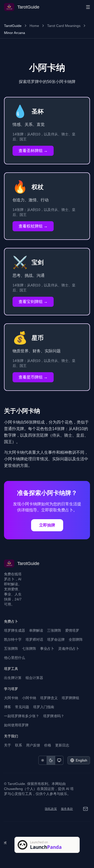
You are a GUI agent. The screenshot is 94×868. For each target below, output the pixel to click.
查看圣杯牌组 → (33, 150)
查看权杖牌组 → (33, 226)
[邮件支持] (85, 808)
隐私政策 (51, 809)
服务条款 (67, 809)
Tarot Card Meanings (63, 26)
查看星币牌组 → (33, 377)
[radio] (42, 760)
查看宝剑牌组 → (33, 301)
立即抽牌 (47, 525)
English (81, 760)
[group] (50, 760)
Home (34, 26)
